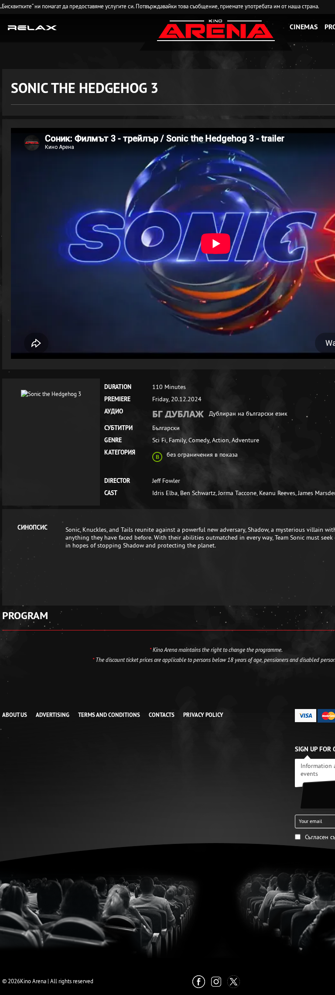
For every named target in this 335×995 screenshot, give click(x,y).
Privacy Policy (203, 715)
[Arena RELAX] (32, 27)
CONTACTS (161, 715)
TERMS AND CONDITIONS (109, 715)
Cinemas (304, 26)
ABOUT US (14, 715)
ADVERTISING (52, 715)
